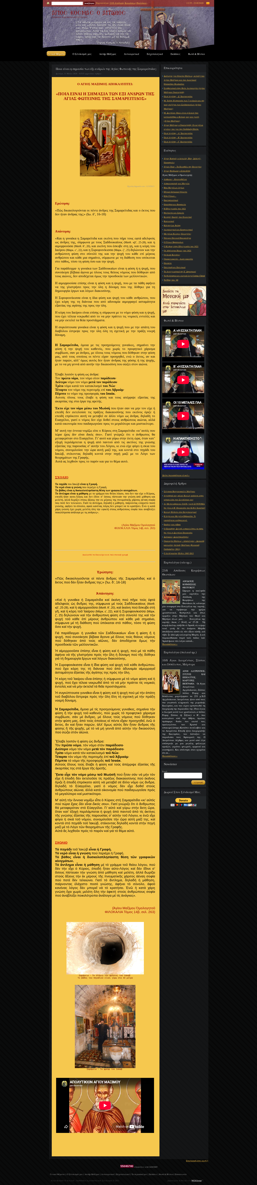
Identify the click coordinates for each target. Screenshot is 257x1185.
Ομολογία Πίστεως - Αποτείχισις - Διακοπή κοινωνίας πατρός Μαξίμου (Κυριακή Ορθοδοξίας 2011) (184, 545)
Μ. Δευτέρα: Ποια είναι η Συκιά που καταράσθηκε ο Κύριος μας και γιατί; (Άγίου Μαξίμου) (181, 116)
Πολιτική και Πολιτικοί (174, 267)
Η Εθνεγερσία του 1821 (175, 208)
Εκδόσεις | (153, 1174)
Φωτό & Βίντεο (196, 54)
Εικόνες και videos (172, 524)
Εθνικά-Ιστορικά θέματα (175, 191)
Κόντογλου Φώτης (172, 225)
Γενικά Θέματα (56, 54)
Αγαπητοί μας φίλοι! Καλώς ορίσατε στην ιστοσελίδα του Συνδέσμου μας (184, 497)
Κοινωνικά (169, 221)
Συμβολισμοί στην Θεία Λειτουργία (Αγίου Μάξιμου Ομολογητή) (184, 90)
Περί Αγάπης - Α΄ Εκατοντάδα (178, 133)
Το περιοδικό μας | (139, 1174)
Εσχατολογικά (155, 54)
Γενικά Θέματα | (58, 1174)
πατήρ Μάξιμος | (92, 1174)
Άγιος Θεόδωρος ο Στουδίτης (177, 170)
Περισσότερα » (169, 644)
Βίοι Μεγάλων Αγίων (174, 187)
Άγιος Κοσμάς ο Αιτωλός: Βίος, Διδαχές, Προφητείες (182, 160)
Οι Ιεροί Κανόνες (172, 254)
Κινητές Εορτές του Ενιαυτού (178, 217)
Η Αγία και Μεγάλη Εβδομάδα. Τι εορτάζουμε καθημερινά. (180, 518)
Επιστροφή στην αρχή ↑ (197, 1160)
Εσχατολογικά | (123, 1174)
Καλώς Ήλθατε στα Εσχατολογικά (180, 512)
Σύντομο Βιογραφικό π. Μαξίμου (179, 491)
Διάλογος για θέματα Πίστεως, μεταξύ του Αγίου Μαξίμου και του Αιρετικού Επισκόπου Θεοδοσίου (184, 79)
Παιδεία (168, 263)
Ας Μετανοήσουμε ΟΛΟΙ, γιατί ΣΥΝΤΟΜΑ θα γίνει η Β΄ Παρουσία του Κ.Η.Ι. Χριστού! (184, 505)
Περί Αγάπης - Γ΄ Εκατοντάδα (178, 141)
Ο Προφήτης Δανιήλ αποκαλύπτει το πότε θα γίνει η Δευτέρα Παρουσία (183, 530)
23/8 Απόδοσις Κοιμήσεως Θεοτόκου (128, 3)
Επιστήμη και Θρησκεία (175, 204)
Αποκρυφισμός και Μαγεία (177, 183)
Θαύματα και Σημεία (174, 212)
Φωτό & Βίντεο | (166, 1174)
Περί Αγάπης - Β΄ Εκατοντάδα (178, 137)
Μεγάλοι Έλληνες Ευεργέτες (177, 233)
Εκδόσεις (175, 54)
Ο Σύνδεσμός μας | (75, 1174)
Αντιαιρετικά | (108, 1174)
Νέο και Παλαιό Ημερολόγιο (177, 237)
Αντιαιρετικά (131, 54)
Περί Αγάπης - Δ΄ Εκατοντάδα (178, 96)
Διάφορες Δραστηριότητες (176, 536)
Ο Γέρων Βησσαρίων (173, 242)
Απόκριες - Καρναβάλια (175, 179)
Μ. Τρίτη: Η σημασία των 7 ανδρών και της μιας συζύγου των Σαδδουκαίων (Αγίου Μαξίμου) (184, 104)
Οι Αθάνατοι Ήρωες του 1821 (177, 250)
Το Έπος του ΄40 (171, 279)
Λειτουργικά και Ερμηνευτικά (178, 229)
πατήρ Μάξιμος (107, 54)
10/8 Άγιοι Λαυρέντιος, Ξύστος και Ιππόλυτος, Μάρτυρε (183, 662)
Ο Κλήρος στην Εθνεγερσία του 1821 (181, 246)
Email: (164, 771)
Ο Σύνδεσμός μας (82, 54)
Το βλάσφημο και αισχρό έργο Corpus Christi (184, 275)
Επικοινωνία (181, 1174)
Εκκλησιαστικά (171, 200)
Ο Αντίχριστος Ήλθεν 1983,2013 (179, 553)
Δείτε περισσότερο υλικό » (176, 475)
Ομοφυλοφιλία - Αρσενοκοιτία (178, 258)
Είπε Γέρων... (170, 196)
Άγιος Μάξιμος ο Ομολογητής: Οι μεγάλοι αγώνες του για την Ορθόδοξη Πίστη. (183, 127)
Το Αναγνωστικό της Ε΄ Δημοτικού (180, 271)
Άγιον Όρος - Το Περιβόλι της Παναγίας (183, 166)
